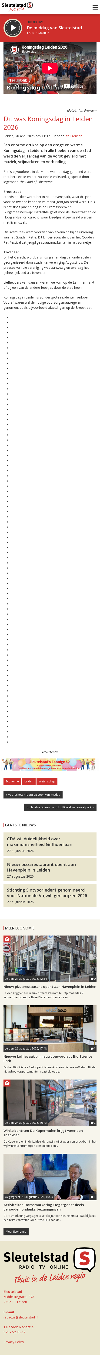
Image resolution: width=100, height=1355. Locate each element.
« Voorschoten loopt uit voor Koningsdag (33, 795)
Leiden (28, 781)
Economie (12, 781)
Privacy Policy (13, 1342)
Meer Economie (16, 1232)
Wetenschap (47, 781)
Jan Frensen (73, 136)
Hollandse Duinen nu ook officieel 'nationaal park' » (60, 807)
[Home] (17, 6)
